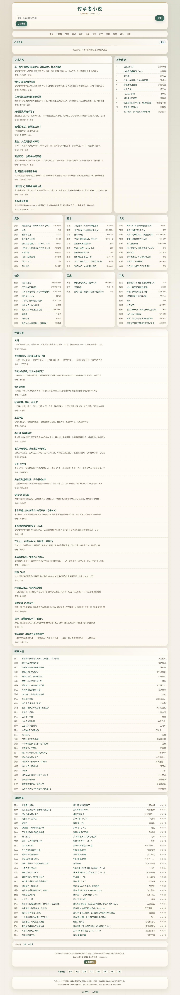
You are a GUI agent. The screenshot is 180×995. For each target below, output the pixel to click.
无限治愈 (78, 287)
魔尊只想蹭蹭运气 (81, 252)
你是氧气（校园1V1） (31, 766)
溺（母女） (26, 735)
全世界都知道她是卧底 (25, 171)
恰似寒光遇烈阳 (28, 721)
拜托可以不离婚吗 (134, 314)
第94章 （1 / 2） (80, 881)
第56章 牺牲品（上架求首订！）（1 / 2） (90, 872)
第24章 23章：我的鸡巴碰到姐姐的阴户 (89, 917)
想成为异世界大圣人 (30, 757)
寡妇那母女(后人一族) (83, 257)
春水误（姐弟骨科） (23, 433)
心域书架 (21, 23)
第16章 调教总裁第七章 (83, 845)
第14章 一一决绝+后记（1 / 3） (86, 895)
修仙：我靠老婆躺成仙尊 (137, 287)
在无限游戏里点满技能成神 (27, 96)
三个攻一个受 (27, 717)
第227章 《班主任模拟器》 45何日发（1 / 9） (92, 926)
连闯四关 (77, 863)
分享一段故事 (28, 944)
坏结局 (24, 770)
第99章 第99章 (79, 854)
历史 (101, 34)
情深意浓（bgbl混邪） (31, 305)
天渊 (16, 340)
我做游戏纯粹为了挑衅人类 (85, 282)
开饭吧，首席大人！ (132, 107)
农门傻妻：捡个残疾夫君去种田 (137, 111)
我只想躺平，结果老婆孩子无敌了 (140, 248)
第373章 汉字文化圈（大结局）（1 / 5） (89, 868)
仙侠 (80, 34)
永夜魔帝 (130, 305)
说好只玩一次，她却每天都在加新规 (141, 309)
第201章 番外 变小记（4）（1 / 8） (87, 931)
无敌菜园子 (79, 234)
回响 (128, 34)
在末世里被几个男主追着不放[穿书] (36, 788)
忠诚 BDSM (128, 67)
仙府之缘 (25, 318)
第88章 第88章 (79, 850)
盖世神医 (18, 417)
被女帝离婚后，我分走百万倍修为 (30, 448)
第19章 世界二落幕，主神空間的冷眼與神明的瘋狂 (94, 913)
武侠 (87, 34)
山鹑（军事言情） (29, 257)
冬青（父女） (20, 464)
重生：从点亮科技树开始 (26, 141)
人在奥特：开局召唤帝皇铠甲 (86, 225)
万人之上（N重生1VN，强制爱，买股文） (34, 541)
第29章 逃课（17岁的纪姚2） (85, 836)
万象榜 (59, 34)
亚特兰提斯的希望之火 (136, 230)
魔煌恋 (24, 314)
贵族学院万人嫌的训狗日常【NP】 (36, 225)
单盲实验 (25, 266)
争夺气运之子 (78, 814)
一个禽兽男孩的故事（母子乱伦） (36, 743)
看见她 (126, 76)
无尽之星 (130, 252)
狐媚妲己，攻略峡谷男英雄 (27, 156)
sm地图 (95, 992)
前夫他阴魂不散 (28, 779)
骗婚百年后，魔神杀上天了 (27, 126)
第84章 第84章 (79, 859)
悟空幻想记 (26, 282)
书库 (67, 34)
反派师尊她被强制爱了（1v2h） (29, 526)
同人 (122, 34)
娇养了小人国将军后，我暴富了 (35, 323)
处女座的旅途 (132, 243)
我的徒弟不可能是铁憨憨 (32, 309)
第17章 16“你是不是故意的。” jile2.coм (89, 908)
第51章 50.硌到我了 (81, 805)
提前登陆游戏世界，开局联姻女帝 (30, 479)
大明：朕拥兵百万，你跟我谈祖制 (88, 261)
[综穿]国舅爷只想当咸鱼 (137, 296)
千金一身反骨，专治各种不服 (136, 80)
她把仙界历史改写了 (24, 111)
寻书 (159, 18)
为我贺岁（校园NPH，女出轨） (35, 761)
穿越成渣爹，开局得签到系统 (139, 257)
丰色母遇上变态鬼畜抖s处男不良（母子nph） (36, 510)
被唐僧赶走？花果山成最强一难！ (30, 356)
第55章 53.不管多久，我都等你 (86, 886)
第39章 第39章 (79, 935)
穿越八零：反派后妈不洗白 (85, 266)
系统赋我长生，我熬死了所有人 (29, 556)
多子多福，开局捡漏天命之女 (86, 230)
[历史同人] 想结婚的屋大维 (28, 186)
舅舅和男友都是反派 (82, 243)
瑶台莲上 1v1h (28, 296)
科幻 (108, 34)
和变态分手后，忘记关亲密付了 (29, 371)
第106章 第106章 (80, 810)
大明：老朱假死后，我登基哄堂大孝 (141, 234)
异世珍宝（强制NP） (135, 261)
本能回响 (25, 252)
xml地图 (85, 992)
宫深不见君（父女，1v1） (85, 248)
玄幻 (74, 34)
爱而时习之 (26, 234)
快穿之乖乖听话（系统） (32, 703)
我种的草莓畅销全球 (24, 82)
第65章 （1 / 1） (80, 827)
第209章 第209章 (80, 832)
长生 (128, 300)
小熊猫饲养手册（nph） (134, 71)
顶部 (92, 962)
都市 (94, 34)
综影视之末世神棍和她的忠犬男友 (140, 323)
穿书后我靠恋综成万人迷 (137, 291)
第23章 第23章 (79, 899)
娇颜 (24, 230)
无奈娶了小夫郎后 (29, 748)
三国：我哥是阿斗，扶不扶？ (86, 239)
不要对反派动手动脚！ (31, 739)
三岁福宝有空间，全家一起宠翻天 (36, 291)
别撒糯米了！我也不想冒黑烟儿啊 (140, 282)
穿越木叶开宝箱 (130, 85)
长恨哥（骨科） (28, 712)
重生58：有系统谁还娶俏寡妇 (139, 225)
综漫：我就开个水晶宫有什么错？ (36, 708)
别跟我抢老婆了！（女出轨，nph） (36, 243)
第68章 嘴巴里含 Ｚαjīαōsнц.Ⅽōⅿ (87, 890)
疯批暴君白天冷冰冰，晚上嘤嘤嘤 (138, 102)
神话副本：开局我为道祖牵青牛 (29, 634)
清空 (162, 42)
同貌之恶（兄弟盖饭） (25, 603)
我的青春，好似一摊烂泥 (26, 402)
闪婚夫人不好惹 (130, 98)
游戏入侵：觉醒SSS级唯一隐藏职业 (89, 291)
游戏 (115, 34)
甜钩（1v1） (27, 261)
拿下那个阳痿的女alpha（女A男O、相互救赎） (38, 66)
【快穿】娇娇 (129, 94)
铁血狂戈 (127, 89)
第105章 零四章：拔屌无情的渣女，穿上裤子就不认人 (95, 904)
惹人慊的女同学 (28, 239)
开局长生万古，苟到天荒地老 (28, 587)
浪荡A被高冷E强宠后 (30, 730)
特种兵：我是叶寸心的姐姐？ (139, 266)
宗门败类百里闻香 (29, 287)
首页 (51, 34)
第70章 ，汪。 (79, 823)
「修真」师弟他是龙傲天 (32, 300)
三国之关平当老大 (29, 726)
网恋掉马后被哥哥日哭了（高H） (35, 775)
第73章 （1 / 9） (80, 877)
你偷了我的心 (78, 922)
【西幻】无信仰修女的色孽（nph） (36, 248)
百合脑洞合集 (21, 201)
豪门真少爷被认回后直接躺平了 (35, 752)
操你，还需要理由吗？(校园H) (28, 618)
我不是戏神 (19, 386)
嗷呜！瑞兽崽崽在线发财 (137, 239)
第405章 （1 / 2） (80, 818)
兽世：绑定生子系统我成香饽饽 (140, 318)
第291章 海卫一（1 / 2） (83, 841)
